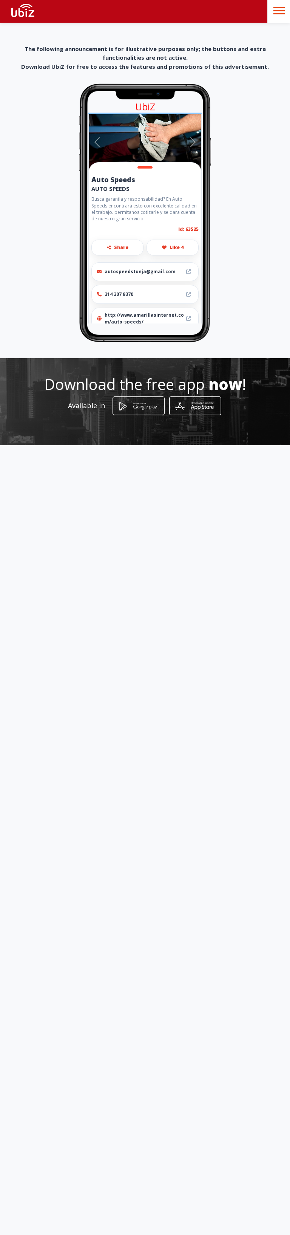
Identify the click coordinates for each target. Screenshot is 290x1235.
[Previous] (97, 142)
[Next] (192, 142)
